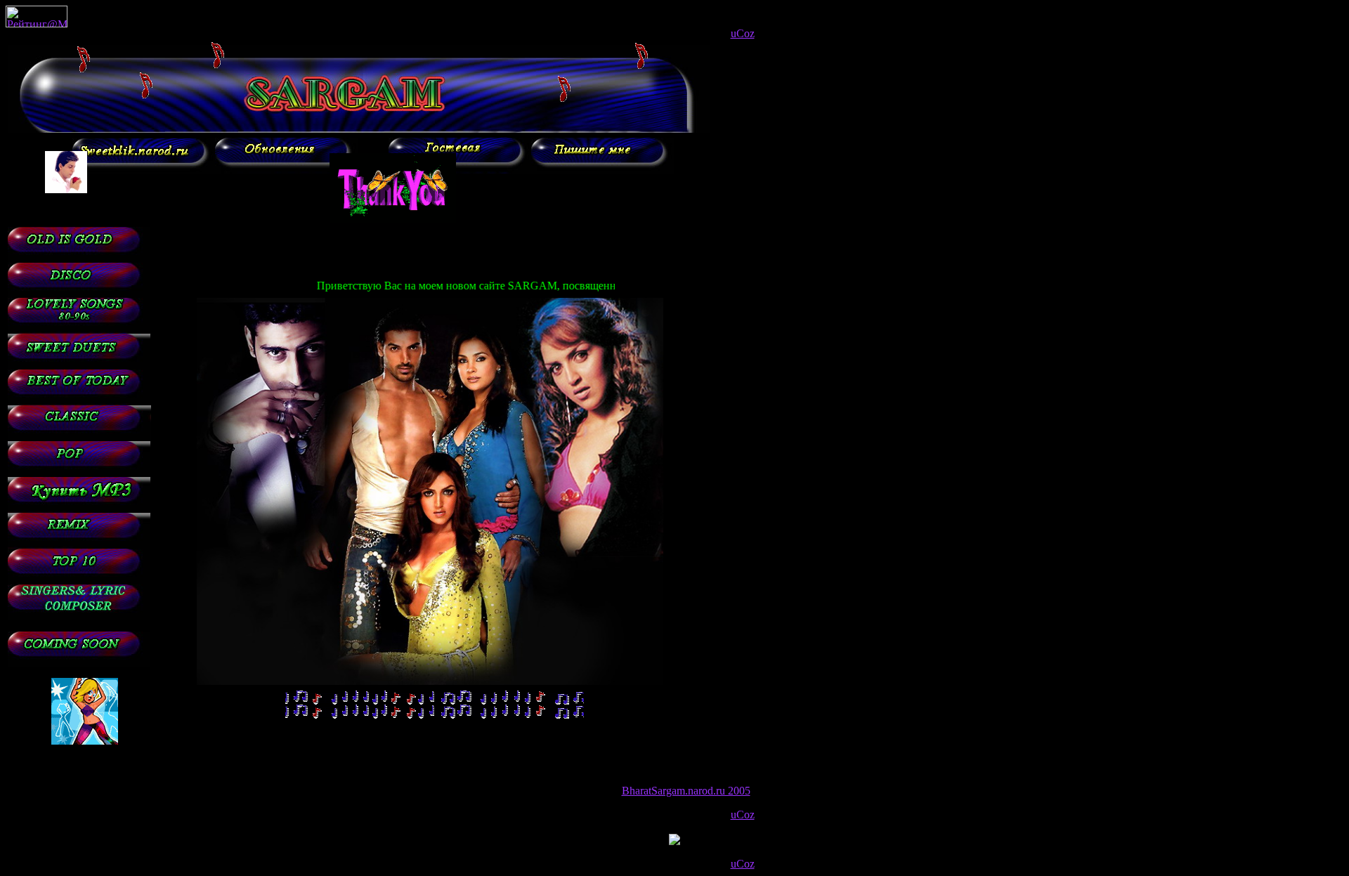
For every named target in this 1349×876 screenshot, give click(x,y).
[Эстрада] (79, 473)
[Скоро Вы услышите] (79, 663)
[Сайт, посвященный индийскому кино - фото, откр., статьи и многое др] (143, 170)
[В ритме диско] (79, 294)
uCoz (743, 33)
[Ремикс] (79, 545)
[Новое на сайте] (286, 170)
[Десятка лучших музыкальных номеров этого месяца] (79, 581)
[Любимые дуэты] (79, 366)
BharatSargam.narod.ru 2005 (686, 791)
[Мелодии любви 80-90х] (79, 330)
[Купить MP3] (79, 509)
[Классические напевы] (79, 437)
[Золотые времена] (79, 259)
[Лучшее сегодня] (79, 401)
